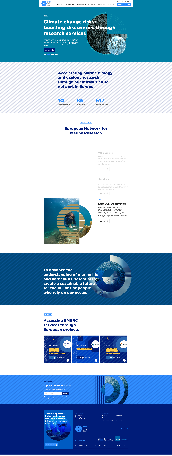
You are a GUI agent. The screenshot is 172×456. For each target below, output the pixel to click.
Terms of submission (123, 445)
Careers (117, 1)
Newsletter (128, 1)
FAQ (122, 1)
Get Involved (111, 4)
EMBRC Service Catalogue (108, 420)
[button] (45, 54)
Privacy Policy (61, 389)
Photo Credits (119, 420)
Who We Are (119, 415)
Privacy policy (116, 445)
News (103, 417)
